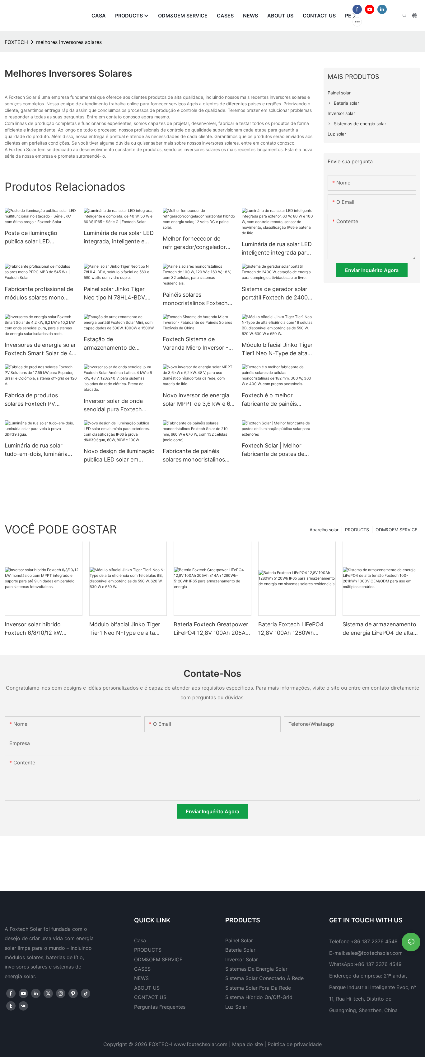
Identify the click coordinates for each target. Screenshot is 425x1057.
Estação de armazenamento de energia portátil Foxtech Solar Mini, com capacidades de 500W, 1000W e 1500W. (115, 344)
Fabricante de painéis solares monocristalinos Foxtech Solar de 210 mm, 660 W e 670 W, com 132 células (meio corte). (197, 456)
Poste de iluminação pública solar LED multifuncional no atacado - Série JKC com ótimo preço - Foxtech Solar (39, 238)
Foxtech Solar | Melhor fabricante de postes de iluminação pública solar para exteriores (273, 450)
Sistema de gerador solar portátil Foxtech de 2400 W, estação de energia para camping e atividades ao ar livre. (277, 294)
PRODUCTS (357, 529)
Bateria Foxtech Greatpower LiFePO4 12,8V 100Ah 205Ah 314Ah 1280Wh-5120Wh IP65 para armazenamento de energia (212, 629)
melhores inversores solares (69, 42)
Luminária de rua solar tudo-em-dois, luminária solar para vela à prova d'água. (36, 450)
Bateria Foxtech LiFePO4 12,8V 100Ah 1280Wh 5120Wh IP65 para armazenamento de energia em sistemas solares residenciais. (294, 629)
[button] (354, 15)
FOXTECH (16, 42)
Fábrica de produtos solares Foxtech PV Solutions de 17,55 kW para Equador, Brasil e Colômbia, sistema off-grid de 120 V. (41, 400)
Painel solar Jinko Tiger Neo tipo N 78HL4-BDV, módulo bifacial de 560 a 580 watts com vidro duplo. (116, 294)
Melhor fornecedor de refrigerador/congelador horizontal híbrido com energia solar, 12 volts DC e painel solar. (198, 243)
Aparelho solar (324, 529)
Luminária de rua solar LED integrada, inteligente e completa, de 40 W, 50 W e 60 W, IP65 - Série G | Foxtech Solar (119, 238)
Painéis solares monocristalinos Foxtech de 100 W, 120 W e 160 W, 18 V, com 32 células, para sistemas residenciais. (197, 299)
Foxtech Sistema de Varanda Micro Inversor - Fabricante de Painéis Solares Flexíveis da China (197, 344)
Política (276, 1044)
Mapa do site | (249, 1044)
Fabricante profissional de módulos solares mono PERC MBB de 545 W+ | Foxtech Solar (39, 294)
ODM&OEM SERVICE (396, 529)
